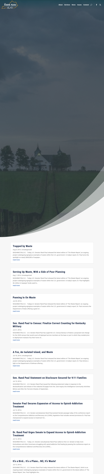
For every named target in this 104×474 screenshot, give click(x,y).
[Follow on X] (100, 4)
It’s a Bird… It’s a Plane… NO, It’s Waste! (34, 461)
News (74, 5)
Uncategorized (27, 250)
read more (16, 260)
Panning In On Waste (24, 297)
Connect (86, 5)
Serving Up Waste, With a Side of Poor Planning (39, 271)
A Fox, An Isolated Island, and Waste (33, 352)
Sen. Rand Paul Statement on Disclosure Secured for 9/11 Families (50, 377)
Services (67, 5)
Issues (79, 5)
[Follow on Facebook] (96, 4)
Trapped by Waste (22, 246)
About (61, 5)
